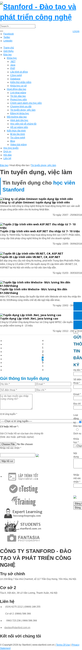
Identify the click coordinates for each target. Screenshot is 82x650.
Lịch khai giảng (18, 92)
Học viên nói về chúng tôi (23, 123)
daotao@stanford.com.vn (17, 627)
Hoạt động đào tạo (16, 89)
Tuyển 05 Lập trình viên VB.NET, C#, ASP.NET (30, 257)
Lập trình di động (19, 72)
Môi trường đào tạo (17, 117)
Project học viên (18, 99)
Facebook (8, 33)
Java (12, 65)
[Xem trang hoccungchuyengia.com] (23, 513)
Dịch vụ (7, 151)
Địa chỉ (77, 403)
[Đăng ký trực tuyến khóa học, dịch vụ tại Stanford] (77, 324)
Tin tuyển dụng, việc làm (22, 110)
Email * (77, 394)
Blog (12, 141)
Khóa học (12, 58)
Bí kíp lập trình (17, 134)
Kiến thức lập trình (16, 130)
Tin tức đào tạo (18, 96)
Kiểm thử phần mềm (20, 82)
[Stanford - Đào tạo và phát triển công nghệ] (41, 11)
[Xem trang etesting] (23, 488)
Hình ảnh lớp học (19, 120)
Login (76, 31)
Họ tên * (77, 370)
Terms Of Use (63, 644)
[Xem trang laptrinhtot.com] (23, 476)
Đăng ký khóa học (19, 113)
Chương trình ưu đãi (20, 106)
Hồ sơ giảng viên (19, 127)
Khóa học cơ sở (18, 85)
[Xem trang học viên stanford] (23, 525)
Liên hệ (7, 158)
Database (15, 78)
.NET (12, 61)
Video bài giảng (18, 144)
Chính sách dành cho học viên (26, 103)
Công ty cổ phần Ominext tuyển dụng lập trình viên (35, 202)
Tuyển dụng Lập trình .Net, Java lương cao (29, 318)
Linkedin (7, 40)
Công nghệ (16, 75)
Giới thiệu (8, 51)
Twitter (6, 37)
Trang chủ (8, 47)
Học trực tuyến (10, 148)
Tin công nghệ (17, 137)
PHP (12, 68)
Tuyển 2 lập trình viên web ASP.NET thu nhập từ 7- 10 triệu (40, 231)
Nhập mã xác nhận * (77, 478)
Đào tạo (7, 54)
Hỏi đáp (7, 155)
